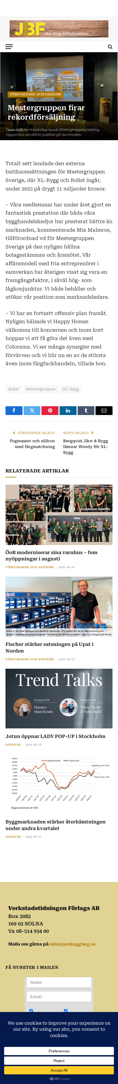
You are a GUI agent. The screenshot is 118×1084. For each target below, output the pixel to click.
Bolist (13, 389)
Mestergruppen (41, 389)
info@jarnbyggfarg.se (73, 944)
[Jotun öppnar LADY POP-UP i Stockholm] (59, 699)
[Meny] (9, 46)
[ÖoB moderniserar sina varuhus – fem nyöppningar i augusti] (59, 515)
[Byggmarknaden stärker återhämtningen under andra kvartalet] (59, 784)
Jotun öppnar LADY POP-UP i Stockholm (55, 736)
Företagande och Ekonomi (35, 94)
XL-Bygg (71, 389)
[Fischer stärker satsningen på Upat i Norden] (59, 607)
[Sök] (110, 46)
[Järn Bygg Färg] (59, 29)
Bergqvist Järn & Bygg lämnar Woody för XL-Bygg (85, 447)
